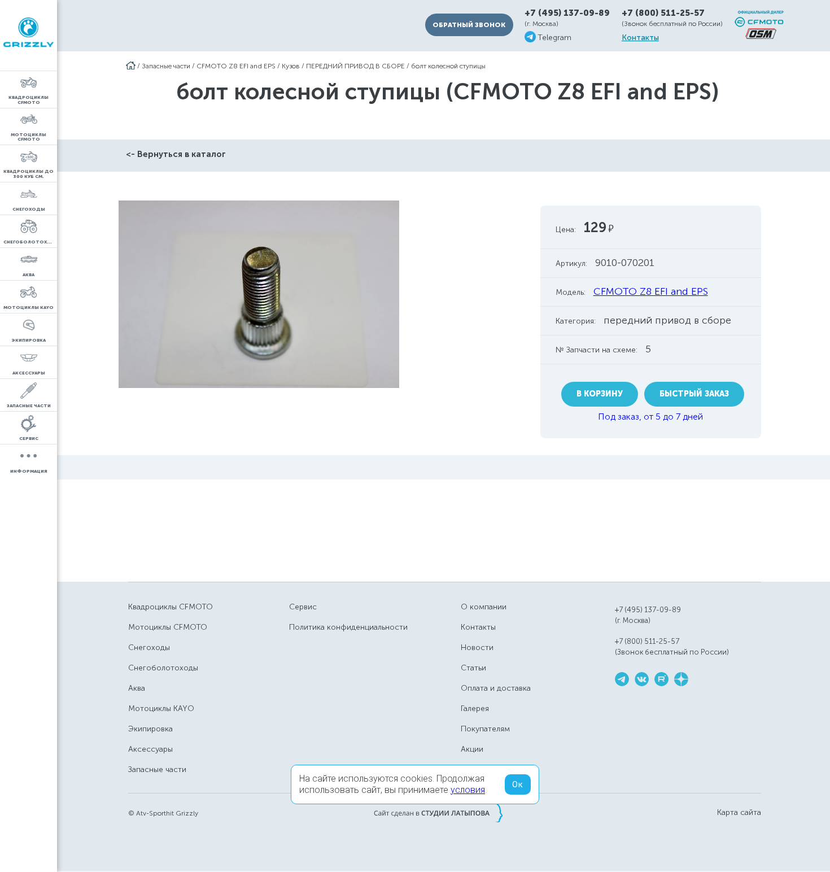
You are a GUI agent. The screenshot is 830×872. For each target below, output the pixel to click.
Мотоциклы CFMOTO (167, 627)
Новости (477, 647)
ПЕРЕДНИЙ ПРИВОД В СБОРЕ (355, 66)
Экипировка (150, 729)
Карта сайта (739, 813)
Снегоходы (149, 647)
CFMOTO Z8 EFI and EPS (236, 66)
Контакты (640, 38)
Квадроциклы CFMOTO (170, 607)
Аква (136, 688)
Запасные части (166, 66)
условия (468, 789)
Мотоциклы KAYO (161, 708)
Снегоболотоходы (163, 668)
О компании (483, 607)
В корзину (599, 394)
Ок (517, 784)
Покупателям (485, 729)
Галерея (475, 708)
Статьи (473, 668)
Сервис (303, 607)
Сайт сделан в (438, 812)
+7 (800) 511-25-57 (663, 13)
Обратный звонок (469, 25)
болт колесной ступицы (448, 66)
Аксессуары (150, 749)
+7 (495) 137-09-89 (567, 13)
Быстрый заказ (694, 394)
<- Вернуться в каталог (176, 154)
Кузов (291, 66)
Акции (472, 749)
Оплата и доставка (496, 688)
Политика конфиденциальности (348, 627)
